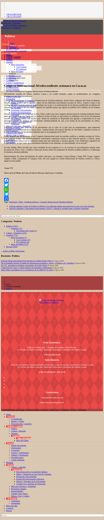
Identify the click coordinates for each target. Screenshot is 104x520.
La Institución (16, 419)
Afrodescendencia (31, 202)
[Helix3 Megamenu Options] (1, 33)
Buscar (9, 511)
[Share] (52, 198)
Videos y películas (13, 97)
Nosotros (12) (16, 228)
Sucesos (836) (11, 247)
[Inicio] (1, 42)
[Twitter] (52, 185)
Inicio (12, 43)
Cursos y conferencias (15, 83)
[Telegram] (52, 194)
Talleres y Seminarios (19, 455)
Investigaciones (17, 457)
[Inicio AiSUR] (52, 317)
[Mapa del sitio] (1, 144)
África (20, 202)
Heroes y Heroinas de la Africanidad (30, 481)
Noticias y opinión (9, 53)
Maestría (4, 92)
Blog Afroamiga (17, 65)
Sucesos (14, 433)
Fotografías (10, 99)
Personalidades (17, 491)
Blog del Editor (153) (19, 244)
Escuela (4, 74)
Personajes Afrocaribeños (21, 110)
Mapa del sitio (11, 506)
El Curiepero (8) (22, 242)
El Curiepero (21, 69)
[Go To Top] (1, 518)
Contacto (9, 508)
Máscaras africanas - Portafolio (23, 486)
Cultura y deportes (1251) (16, 233)
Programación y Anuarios (16, 51)
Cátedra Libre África (19, 494)
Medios (4, 94)
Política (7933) (12, 226)
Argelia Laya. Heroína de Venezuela (30, 484)
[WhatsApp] (52, 189)
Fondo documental (18, 445)
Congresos (15, 450)
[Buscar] (1, 149)
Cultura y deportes (18, 431)
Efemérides (15, 503)
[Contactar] (1, 147)
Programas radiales (18, 489)
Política (13, 48)
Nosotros (5, 44)
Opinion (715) (12, 235)
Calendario (15, 501)
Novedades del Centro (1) (26, 231)
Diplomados (16, 448)
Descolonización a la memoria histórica (32, 472)
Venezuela (13, 202)
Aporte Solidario (12, 90)
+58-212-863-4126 (13, 14)
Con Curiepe (21, 67)
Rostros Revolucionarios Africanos (30, 479)
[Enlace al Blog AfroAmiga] (52, 251)
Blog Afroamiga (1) (19, 238)
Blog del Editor (17, 71)
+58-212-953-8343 (13, 16)
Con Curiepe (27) (23, 240)
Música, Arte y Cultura (20, 496)
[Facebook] (52, 180)
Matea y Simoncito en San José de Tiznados (33, 474)
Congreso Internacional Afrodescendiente (56, 202)
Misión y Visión (17, 421)
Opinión (9, 62)
